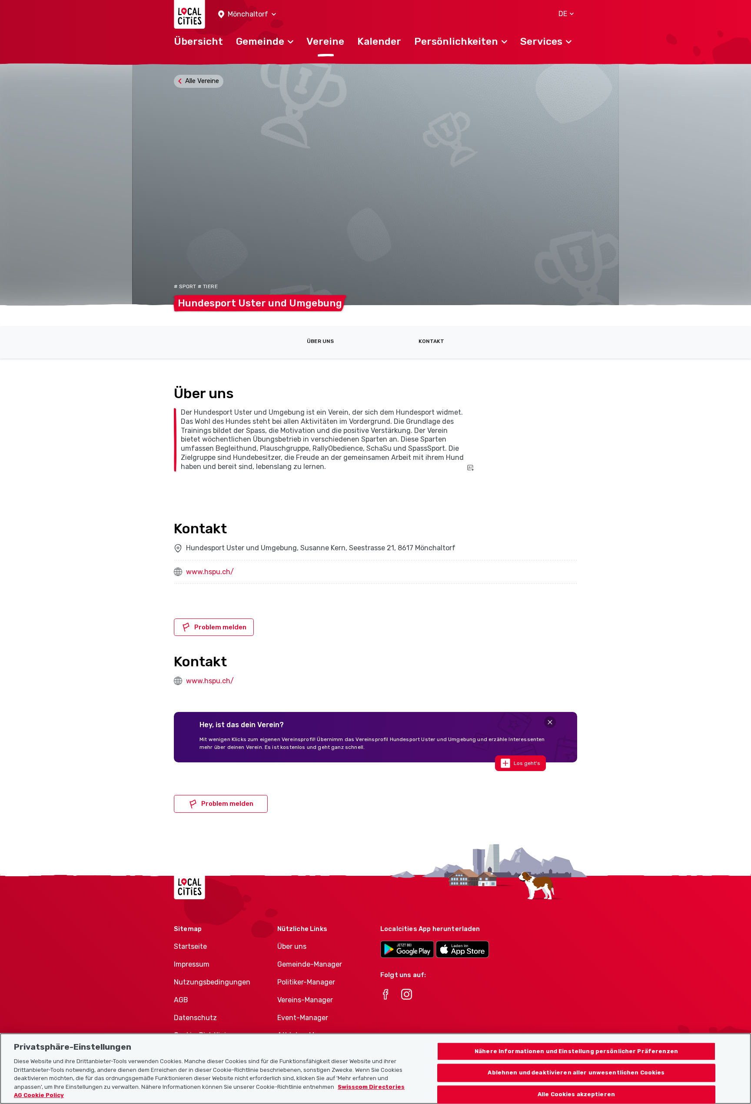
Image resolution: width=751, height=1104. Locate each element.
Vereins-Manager (305, 1000)
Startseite (190, 946)
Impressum (191, 964)
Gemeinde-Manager (309, 964)
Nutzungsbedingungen (212, 982)
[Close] (550, 722)
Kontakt (431, 341)
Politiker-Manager (306, 982)
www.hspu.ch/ (210, 572)
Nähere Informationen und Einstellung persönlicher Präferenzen (576, 1051)
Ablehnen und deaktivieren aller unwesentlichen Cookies (576, 1073)
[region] (375, 1068)
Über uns (320, 341)
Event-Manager (302, 1018)
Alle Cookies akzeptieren (576, 1094)
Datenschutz (195, 1018)
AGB (181, 1000)
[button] (247, 14)
